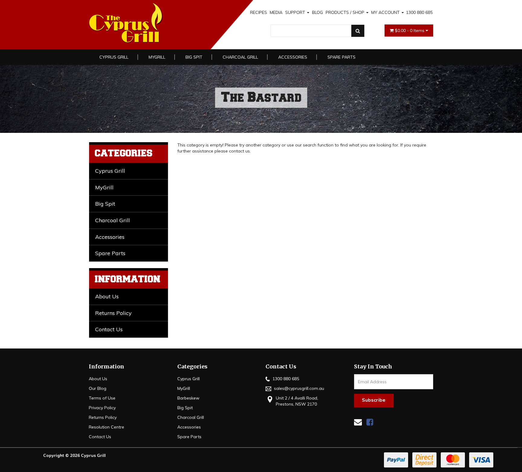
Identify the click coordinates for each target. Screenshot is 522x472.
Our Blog (97, 388)
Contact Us (109, 329)
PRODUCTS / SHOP (346, 12)
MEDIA (276, 12)
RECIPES (258, 12)
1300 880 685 (419, 12)
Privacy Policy (102, 407)
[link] (369, 422)
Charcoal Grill (240, 57)
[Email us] (358, 422)
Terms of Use (102, 398)
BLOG (317, 12)
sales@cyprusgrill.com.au (298, 388)
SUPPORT (295, 12)
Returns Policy (113, 313)
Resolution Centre (106, 427)
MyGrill (157, 57)
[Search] (358, 30)
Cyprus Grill (113, 57)
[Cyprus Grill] (158, 23)
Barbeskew (188, 398)
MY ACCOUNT (386, 12)
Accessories (292, 57)
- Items (410, 30)
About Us (107, 296)
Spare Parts (341, 57)
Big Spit (193, 57)
